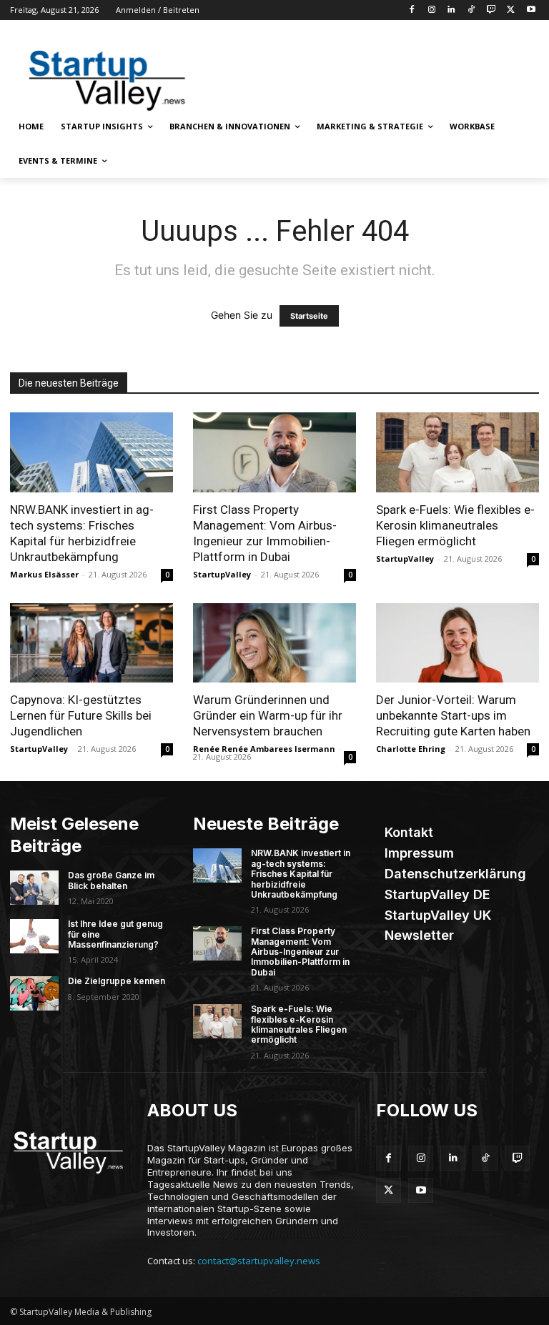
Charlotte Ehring (410, 748)
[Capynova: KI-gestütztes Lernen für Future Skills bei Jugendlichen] (91, 643)
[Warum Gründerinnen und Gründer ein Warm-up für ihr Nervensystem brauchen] (274, 643)
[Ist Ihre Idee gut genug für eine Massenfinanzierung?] (34, 936)
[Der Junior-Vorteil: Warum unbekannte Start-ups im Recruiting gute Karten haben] (457, 643)
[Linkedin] (451, 10)
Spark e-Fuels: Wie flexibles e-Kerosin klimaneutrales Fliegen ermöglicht (455, 525)
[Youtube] (531, 10)
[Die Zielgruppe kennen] (34, 993)
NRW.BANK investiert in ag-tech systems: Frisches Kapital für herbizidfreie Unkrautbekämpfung (300, 874)
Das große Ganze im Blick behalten (111, 880)
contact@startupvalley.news (258, 1260)
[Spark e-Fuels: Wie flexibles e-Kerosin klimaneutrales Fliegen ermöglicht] (457, 452)
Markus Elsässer (44, 574)
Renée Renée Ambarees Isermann (264, 748)
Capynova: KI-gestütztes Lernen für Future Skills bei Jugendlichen (81, 715)
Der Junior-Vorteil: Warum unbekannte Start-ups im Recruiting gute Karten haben (453, 715)
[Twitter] (511, 10)
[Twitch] (491, 10)
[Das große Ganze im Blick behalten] (34, 887)
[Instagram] (431, 10)
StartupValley (222, 574)
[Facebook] (411, 10)
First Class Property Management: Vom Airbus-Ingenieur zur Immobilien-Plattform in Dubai (300, 951)
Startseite (309, 316)
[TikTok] (471, 10)
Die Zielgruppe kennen (116, 981)
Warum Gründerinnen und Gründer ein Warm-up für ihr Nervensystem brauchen (267, 715)
